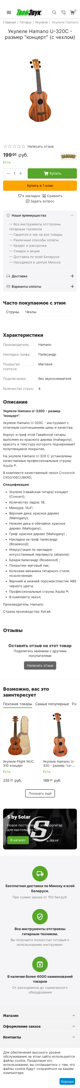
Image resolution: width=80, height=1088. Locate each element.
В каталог (18, 840)
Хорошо (67, 1081)
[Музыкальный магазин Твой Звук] (29, 12)
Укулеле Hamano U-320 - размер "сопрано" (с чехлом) (59, 763)
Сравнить (55, 196)
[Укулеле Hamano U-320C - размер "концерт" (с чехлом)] (40, 90)
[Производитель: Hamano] (69, 156)
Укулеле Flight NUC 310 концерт (18, 763)
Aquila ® (9, 466)
